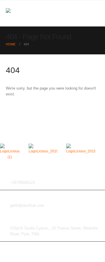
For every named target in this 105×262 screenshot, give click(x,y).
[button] (94, 13)
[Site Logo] (17, 13)
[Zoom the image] (10, 146)
